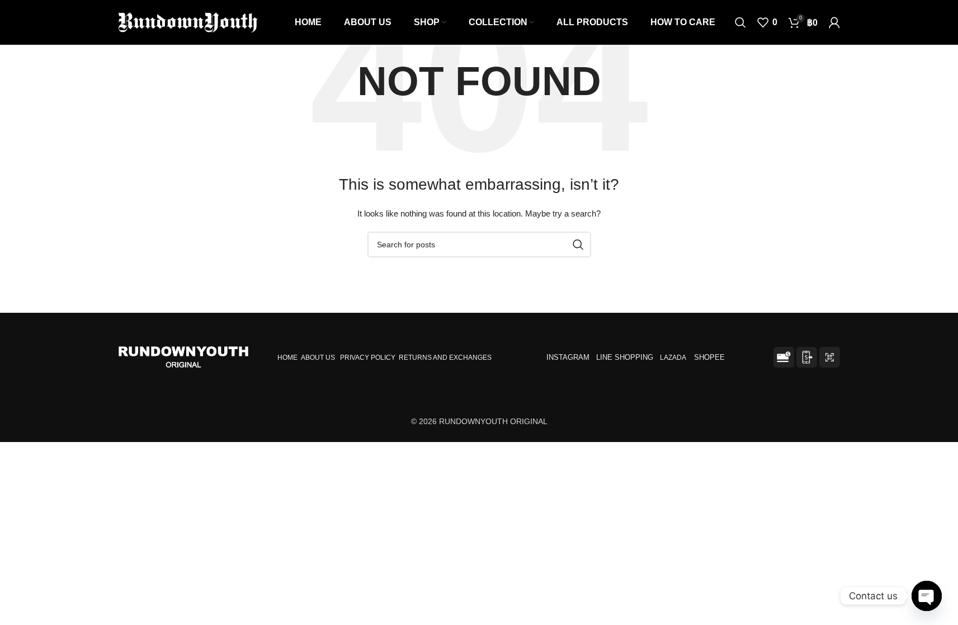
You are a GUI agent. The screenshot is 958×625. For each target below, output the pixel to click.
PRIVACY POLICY (367, 357)
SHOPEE (710, 357)
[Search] (740, 22)
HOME (287, 357)
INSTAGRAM (567, 357)
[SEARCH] (578, 244)
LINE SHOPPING (627, 357)
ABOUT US (318, 357)
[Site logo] (188, 21)
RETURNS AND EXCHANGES (445, 357)
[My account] (834, 22)
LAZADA (673, 357)
